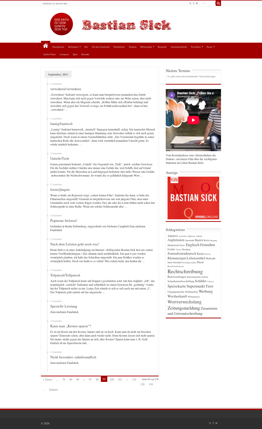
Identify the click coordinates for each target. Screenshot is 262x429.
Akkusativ (191, 236)
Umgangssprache (176, 291)
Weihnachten (191, 291)
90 (77, 379)
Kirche (208, 254)
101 (120, 379)
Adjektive (173, 236)
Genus (178, 249)
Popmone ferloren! (63, 220)
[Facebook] (193, 3)
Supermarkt (196, 286)
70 (63, 379)
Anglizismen (176, 240)
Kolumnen (73, 46)
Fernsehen (207, 244)
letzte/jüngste (60, 189)
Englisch (192, 244)
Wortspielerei (194, 296)
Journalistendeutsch (182, 253)
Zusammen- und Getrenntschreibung (193, 311)
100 (112, 379)
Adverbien (183, 236)
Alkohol (199, 236)
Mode (170, 262)
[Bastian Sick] (131, 23)
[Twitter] (196, 3)
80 (70, 379)
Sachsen (205, 277)
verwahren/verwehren (65, 88)
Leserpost (64, 54)
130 (151, 384)
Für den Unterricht (101, 46)
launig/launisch (61, 123)
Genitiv (171, 249)
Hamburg (186, 249)
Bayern (199, 240)
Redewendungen (177, 276)
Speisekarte (177, 286)
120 (142, 384)
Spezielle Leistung (63, 306)
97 (90, 379)
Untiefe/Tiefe (59, 158)
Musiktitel (177, 262)
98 (97, 379)
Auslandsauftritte (179, 46)
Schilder (201, 280)
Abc (86, 46)
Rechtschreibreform (176, 266)
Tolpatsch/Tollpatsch (65, 275)
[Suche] (218, 3)
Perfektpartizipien (189, 262)
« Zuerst (47, 379)
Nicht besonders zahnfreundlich (73, 357)
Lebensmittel (196, 258)
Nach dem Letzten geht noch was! (74, 244)
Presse (209, 46)
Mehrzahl (210, 258)
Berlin (207, 240)
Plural (200, 262)
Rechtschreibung (185, 271)
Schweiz (210, 281)
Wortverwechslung (185, 302)
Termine (133, 46)
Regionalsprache (194, 276)
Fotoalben (196, 46)
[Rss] (190, 3)
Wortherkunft (177, 296)
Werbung (206, 291)
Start (45, 45)
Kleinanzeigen (177, 258)
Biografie (162, 46)
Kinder (201, 253)
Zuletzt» (53, 389)
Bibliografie (146, 46)
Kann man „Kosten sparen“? (70, 326)
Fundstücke (119, 46)
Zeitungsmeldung (184, 308)
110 (134, 379)
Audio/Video (49, 54)
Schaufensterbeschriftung (181, 281)
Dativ (182, 245)
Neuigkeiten (58, 46)
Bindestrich (173, 245)
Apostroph (189, 240)
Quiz (75, 54)
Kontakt (85, 54)
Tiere (209, 286)
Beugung (213, 240)
